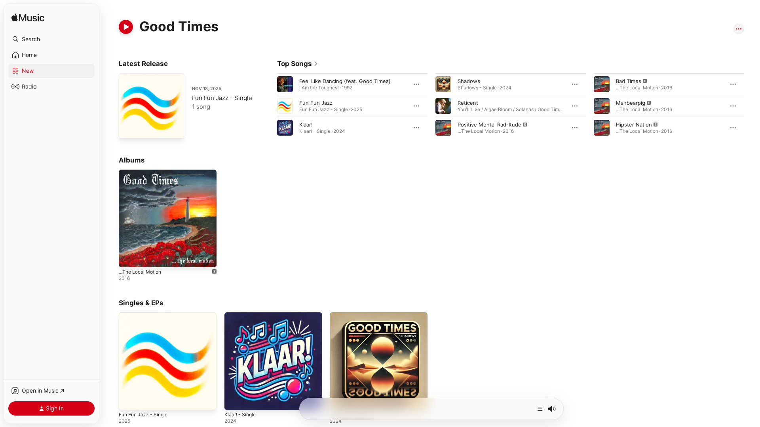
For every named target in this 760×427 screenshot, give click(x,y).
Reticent (468, 103)
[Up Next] (539, 408)
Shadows (469, 81)
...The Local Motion (142, 173)
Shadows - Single (351, 315)
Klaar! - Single (241, 315)
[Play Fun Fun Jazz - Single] (129, 128)
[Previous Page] (269, 106)
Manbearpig (630, 103)
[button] (51, 39)
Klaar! (306, 124)
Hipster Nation (634, 124)
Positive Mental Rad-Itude (489, 124)
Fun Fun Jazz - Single (222, 98)
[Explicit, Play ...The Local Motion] (129, 257)
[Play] (126, 27)
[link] (297, 63)
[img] (27, 18)
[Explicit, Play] (443, 128)
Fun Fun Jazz (315, 103)
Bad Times (628, 81)
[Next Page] (752, 106)
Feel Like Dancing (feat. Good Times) (345, 81)
